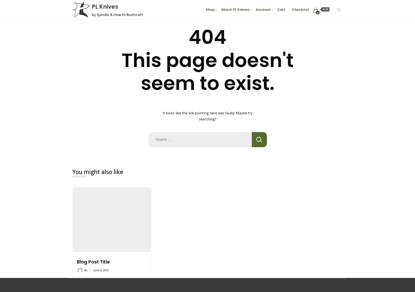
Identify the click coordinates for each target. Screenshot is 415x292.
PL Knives (105, 7)
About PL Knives (235, 9)
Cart (281, 9)
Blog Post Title (93, 262)
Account (263, 9)
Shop (210, 9)
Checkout (300, 9)
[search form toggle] (339, 10)
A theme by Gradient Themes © (207, 285)
